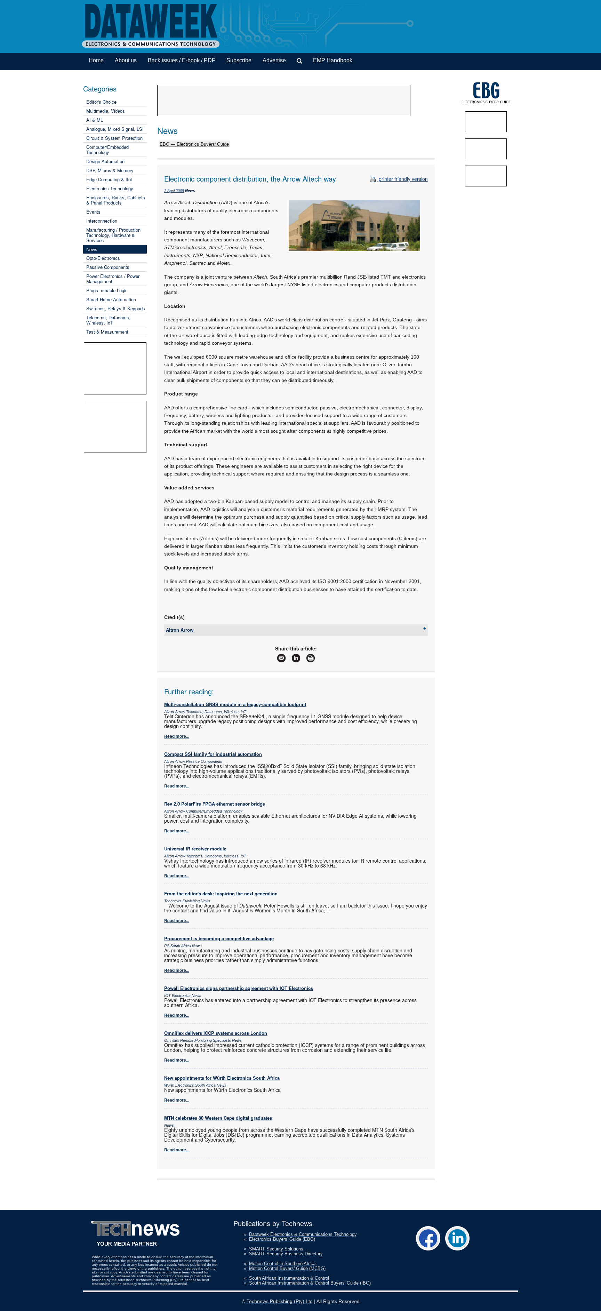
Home (96, 60)
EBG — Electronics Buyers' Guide (194, 144)
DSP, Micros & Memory (110, 170)
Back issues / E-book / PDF (181, 60)
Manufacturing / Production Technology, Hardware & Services (113, 234)
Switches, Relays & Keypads (115, 308)
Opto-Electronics (103, 258)
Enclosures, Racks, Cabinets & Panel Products (115, 200)
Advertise (274, 60)
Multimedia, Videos (105, 110)
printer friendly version (402, 178)
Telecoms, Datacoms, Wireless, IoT (108, 320)
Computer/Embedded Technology (107, 149)
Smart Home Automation (111, 299)
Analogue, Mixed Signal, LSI (115, 129)
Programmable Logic (107, 290)
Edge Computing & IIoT (109, 179)
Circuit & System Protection (114, 138)
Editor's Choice (101, 101)
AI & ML (94, 120)
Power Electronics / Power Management (112, 279)
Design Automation (105, 161)
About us (126, 60)
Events (93, 211)
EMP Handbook (332, 60)
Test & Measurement (107, 331)
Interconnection (101, 220)
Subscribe (238, 60)
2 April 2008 (174, 191)
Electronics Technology (109, 188)
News (91, 249)
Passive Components (107, 267)
